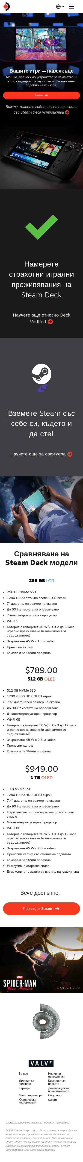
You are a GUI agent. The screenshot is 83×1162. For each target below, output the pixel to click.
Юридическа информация (27, 1101)
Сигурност (55, 1095)
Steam (52, 1099)
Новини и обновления (56, 1075)
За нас (23, 1073)
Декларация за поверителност (58, 1089)
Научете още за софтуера (38, 454)
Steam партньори (30, 1095)
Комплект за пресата (56, 1082)
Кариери (24, 1088)
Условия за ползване (26, 1082)
